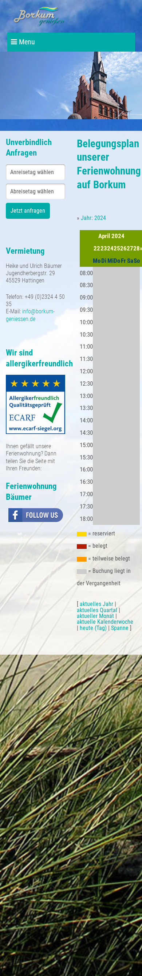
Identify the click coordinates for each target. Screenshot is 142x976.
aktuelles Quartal (97, 610)
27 (130, 248)
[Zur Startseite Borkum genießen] (39, 16)
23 (103, 248)
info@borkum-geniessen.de (30, 315)
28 (136, 248)
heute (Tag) (93, 627)
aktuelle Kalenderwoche (105, 621)
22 (97, 248)
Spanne (120, 627)
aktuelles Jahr (96, 604)
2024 (118, 236)
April (104, 236)
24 (110, 248)
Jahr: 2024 (93, 217)
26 (123, 248)
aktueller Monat (95, 615)
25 (117, 248)
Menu (26, 42)
